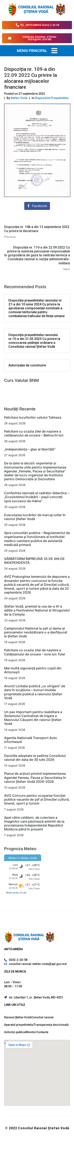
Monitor (31, 1032)
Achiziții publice (15, 1032)
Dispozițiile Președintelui (52, 98)
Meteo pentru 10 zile (16, 892)
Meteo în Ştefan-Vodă (22, 858)
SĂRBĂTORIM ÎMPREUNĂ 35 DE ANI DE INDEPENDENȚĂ (34, 561)
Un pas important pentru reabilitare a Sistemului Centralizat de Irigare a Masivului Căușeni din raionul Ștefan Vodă (33, 718)
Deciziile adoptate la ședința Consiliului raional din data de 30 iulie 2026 (35, 758)
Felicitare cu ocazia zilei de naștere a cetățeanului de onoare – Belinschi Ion (34, 433)
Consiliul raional (42, 1017)
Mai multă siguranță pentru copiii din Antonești (32, 670)
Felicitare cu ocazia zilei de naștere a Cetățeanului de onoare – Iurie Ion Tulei (34, 652)
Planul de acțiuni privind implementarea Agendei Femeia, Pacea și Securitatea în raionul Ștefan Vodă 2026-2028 (35, 777)
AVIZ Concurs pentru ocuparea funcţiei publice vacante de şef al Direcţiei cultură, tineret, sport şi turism (37, 799)
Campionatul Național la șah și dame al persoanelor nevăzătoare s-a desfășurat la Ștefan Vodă (35, 632)
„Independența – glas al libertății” (30, 449)
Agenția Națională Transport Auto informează (30, 740)
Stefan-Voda (19, 98)
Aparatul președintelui (19, 1024)
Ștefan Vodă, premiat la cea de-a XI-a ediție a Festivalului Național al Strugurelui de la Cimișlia (37, 610)
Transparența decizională (51, 1024)
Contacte (42, 1032)
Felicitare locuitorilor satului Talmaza (32, 417)
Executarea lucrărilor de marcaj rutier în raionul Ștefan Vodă (35, 517)
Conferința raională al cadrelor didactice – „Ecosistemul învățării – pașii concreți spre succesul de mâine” (36, 497)
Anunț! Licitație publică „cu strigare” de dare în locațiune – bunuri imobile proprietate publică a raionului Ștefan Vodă (34, 692)
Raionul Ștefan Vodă (17, 1017)
